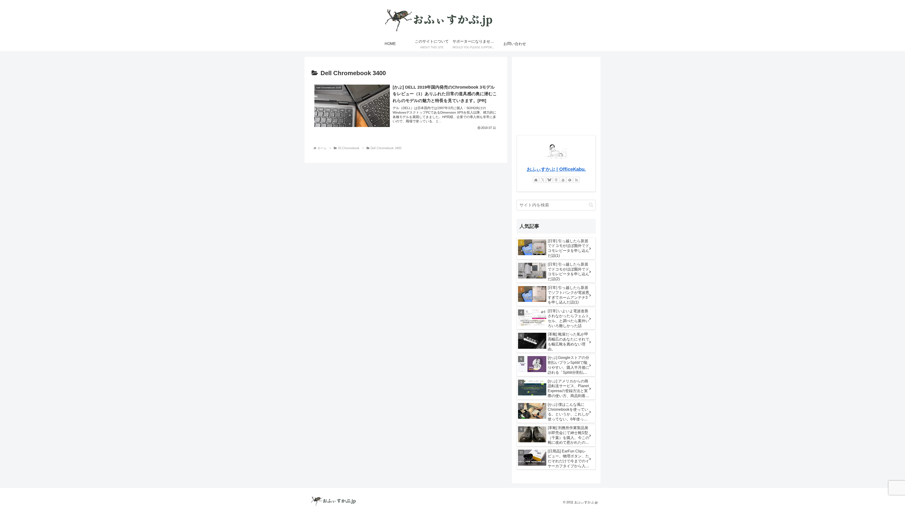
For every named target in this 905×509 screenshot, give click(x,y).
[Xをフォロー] (543, 180)
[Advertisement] (556, 94)
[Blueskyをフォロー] (549, 180)
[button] (591, 205)
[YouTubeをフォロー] (563, 180)
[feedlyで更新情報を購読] (570, 180)
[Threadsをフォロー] (556, 180)
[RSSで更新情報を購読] (576, 180)
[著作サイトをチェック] (536, 180)
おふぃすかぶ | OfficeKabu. (556, 169)
